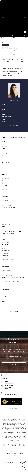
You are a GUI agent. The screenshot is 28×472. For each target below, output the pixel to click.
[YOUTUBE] (15, 445)
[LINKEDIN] (8, 445)
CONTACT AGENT (14, 125)
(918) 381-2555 (6, 111)
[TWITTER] (12, 445)
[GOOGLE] (19, 445)
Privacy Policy (20, 462)
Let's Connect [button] (14, 364)
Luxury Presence (14, 455)
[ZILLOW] (23, 445)
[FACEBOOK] (4, 445)
